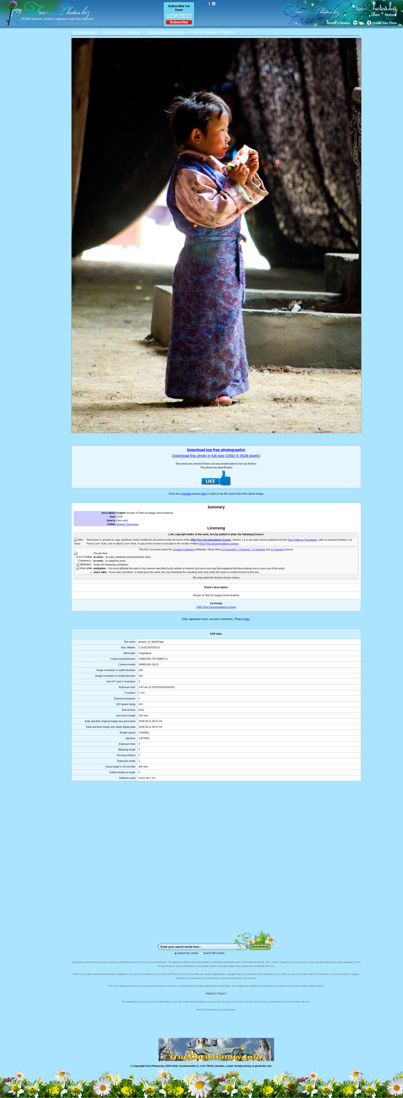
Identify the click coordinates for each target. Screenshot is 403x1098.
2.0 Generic (258, 549)
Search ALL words (187, 953)
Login (375, 14)
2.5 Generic (244, 549)
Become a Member (338, 22)
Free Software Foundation (302, 539)
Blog (361, 22)
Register (391, 14)
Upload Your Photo (384, 22)
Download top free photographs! (216, 450)
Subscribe (179, 22)
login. (247, 619)
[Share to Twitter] (213, 3)
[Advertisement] (216, 859)
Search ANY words (214, 953)
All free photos (84, 32)
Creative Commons (184, 549)
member (186, 493)
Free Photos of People (121, 32)
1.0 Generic (277, 549)
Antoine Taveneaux (127, 524)
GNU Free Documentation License (210, 539)
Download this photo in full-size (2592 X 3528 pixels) (216, 456)
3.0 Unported (228, 549)
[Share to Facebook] (209, 3)
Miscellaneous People (165, 32)
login (204, 493)
